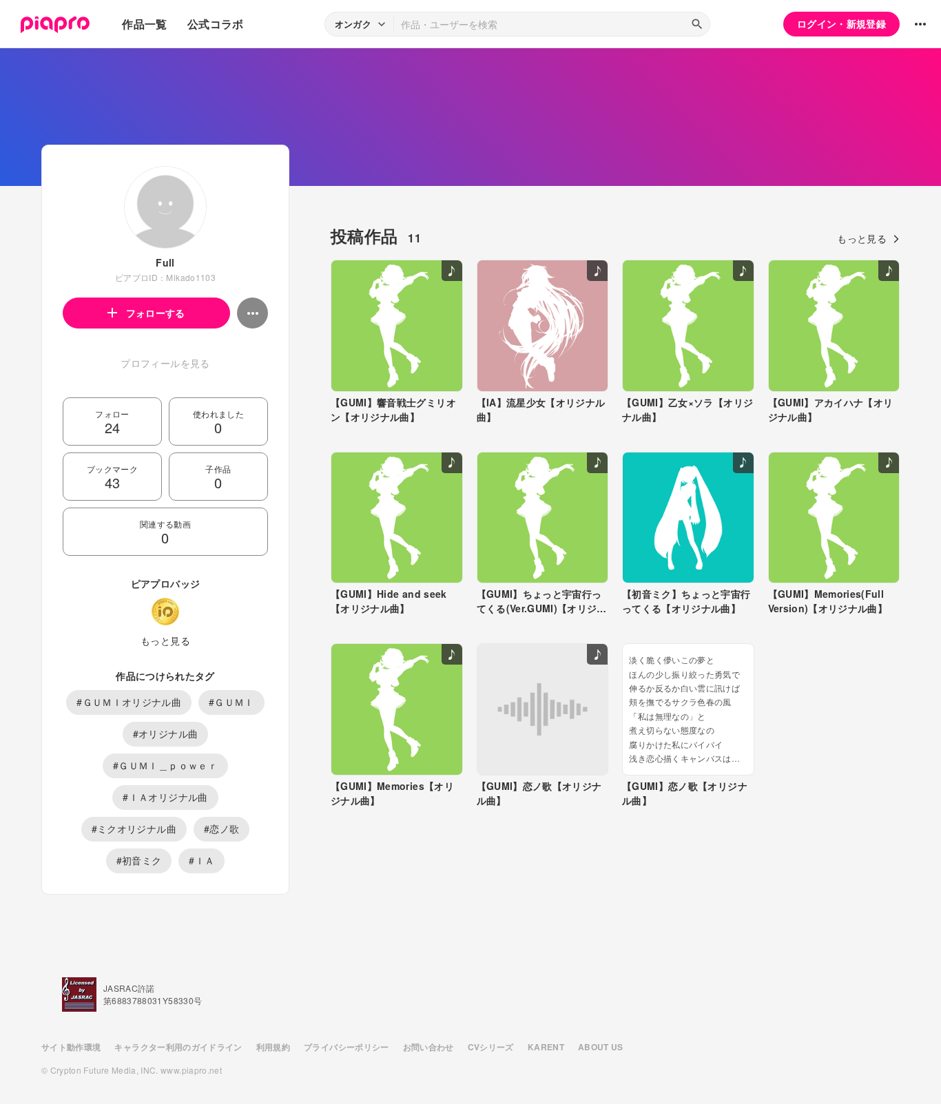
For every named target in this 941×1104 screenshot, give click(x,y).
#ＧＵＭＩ (231, 702)
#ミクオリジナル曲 (134, 828)
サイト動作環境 (71, 1047)
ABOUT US (600, 1047)
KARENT (546, 1047)
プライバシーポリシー (346, 1047)
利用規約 (273, 1047)
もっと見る (165, 640)
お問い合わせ (428, 1047)
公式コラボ (215, 24)
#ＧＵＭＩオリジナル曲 (128, 702)
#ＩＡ (201, 860)
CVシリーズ (491, 1047)
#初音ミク (139, 860)
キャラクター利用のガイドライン (178, 1047)
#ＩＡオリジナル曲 (165, 797)
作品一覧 (144, 24)
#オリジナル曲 (165, 733)
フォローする (155, 313)
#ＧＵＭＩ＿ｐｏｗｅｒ (165, 765)
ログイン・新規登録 (841, 23)
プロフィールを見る (165, 363)
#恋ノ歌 (221, 828)
